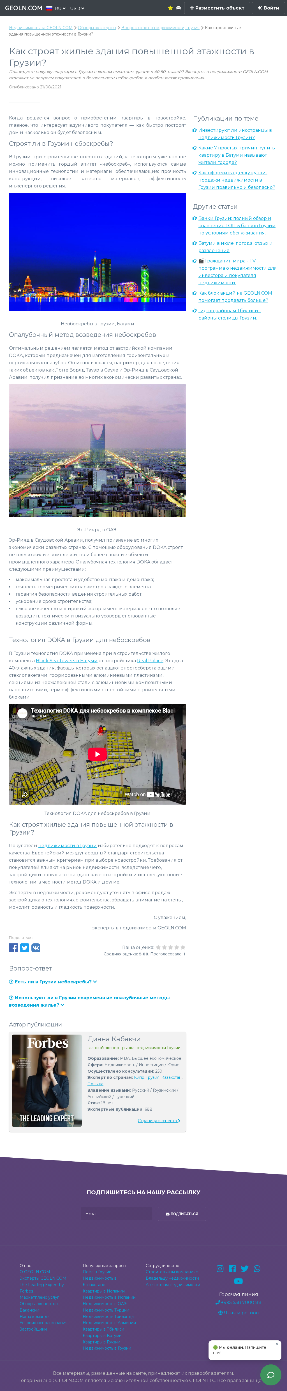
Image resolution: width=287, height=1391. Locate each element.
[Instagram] (220, 1268)
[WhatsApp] (257, 1268)
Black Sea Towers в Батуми (67, 660)
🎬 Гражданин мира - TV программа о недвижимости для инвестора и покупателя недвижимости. (237, 271)
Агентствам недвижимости (173, 1284)
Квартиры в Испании (104, 1291)
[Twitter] (245, 1268)
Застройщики (33, 1329)
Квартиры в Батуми (102, 1335)
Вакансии (29, 1310)
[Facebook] (232, 1268)
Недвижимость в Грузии (107, 1348)
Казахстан (171, 1077)
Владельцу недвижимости (172, 1278)
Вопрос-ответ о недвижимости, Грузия (160, 27)
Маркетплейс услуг (39, 1297)
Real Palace (150, 660)
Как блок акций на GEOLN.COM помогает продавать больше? (235, 296)
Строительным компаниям (172, 1271)
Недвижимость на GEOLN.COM (41, 27)
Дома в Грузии (97, 1271)
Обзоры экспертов (97, 27)
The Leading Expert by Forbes (42, 1288)
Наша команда (35, 1316)
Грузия (152, 1077)
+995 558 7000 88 (240, 1302)
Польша (95, 1083)
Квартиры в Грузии (101, 1342)
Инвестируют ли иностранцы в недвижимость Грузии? (235, 134)
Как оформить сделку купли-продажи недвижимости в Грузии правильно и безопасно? (236, 180)
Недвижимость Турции (106, 1310)
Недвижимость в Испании (109, 1297)
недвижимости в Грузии (67, 845)
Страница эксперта (158, 1120)
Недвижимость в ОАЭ (105, 1303)
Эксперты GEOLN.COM (43, 1278)
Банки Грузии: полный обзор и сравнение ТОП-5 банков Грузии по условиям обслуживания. (237, 226)
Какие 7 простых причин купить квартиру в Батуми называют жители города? (236, 155)
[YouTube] (238, 1281)
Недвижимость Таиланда (108, 1316)
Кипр (139, 1077)
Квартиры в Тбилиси (103, 1329)
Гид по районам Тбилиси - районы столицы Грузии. (229, 314)
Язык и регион (241, 1312)
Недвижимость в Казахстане (100, 1281)
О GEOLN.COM (35, 1271)
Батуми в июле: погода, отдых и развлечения (235, 247)
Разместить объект (219, 8)
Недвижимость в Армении (109, 1322)
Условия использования (44, 1322)
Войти (270, 8)
